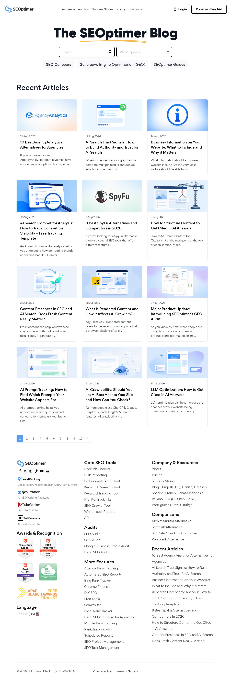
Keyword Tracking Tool (101, 493)
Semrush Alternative (167, 527)
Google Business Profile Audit (106, 546)
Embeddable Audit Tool (102, 481)
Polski (190, 499)
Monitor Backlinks (97, 499)
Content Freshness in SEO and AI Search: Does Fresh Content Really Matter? (46, 314)
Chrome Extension (98, 586)
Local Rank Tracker (98, 611)
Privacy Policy (102, 671)
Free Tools (92, 599)
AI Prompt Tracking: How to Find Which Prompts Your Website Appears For (43, 394)
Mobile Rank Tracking (100, 623)
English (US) (171, 487)
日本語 (169, 499)
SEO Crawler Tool (97, 505)
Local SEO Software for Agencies (109, 617)
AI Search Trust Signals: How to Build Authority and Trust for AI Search (112, 147)
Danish (187, 487)
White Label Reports (99, 511)
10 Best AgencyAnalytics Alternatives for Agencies (41, 145)
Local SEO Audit (96, 552)
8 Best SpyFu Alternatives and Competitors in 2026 (111, 226)
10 (80, 438)
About (156, 469)
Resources (137, 9)
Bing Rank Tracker (97, 580)
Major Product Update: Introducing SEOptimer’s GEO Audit (176, 314)
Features (66, 9)
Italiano (157, 499)
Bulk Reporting (95, 475)
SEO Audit (92, 534)
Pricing (121, 9)
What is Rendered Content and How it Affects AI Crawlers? (112, 311)
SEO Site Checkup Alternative (174, 533)
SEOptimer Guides (169, 64)
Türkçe (187, 505)
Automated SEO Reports (103, 574)
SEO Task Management (101, 647)
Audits (82, 9)
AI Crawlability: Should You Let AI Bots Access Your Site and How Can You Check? (109, 394)
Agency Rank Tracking (101, 568)
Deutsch (200, 487)
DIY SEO (90, 592)
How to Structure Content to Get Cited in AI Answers (175, 226)
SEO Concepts (58, 64)
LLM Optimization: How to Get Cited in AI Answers (177, 392)
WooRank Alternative (168, 539)
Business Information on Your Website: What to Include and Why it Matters (176, 147)
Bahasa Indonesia (190, 493)
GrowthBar (92, 605)
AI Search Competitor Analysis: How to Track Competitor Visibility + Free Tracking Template (46, 231)
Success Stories (102, 9)
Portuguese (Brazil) (166, 505)
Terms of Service (127, 671)
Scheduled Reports (98, 635)
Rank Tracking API (97, 629)
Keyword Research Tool (102, 487)
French (170, 493)
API (86, 518)
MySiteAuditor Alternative (171, 521)
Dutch (180, 499)
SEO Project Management (104, 641)
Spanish (158, 493)
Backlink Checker (97, 469)
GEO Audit (92, 540)
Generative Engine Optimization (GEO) (112, 64)
